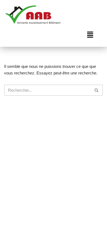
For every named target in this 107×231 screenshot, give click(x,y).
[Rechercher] (97, 90)
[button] (90, 35)
